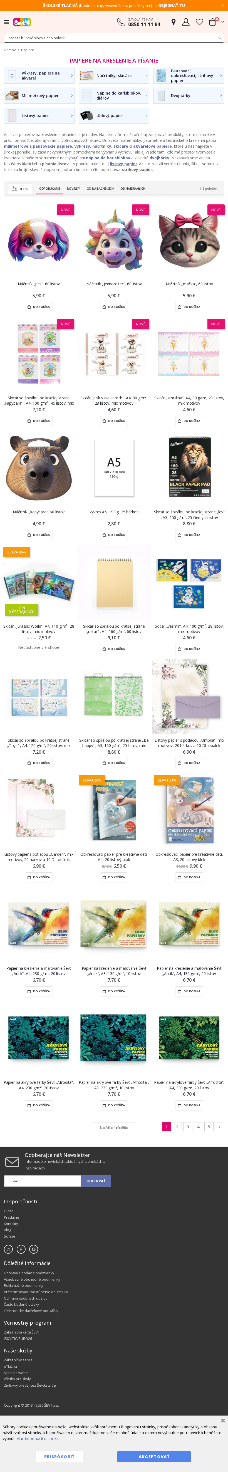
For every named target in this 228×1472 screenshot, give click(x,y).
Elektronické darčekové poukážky (31, 1310)
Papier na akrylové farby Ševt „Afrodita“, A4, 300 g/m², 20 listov (189, 1085)
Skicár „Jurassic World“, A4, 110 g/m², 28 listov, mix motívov (38, 629)
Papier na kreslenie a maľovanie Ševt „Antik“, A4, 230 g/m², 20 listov (38, 971)
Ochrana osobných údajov (25, 1298)
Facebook (21, 1249)
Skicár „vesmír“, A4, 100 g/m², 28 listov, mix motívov (189, 629)
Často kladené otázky (21, 1304)
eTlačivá (10, 1366)
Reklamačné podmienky (23, 1285)
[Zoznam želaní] (199, 22)
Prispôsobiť (59, 1456)
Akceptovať (154, 1456)
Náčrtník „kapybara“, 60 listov (39, 511)
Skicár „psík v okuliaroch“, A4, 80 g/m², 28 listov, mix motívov (114, 400)
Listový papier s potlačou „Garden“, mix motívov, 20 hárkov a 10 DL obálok (39, 857)
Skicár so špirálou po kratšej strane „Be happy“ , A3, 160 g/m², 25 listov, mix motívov (113, 743)
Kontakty (11, 1223)
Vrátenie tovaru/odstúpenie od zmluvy (36, 1292)
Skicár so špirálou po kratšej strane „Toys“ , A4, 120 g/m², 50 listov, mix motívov (38, 743)
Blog (7, 1230)
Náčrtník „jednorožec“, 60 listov (114, 283)
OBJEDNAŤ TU (171, 5)
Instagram (8, 1249)
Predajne (11, 1217)
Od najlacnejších (100, 189)
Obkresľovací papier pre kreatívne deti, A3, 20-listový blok (189, 857)
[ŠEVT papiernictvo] (22, 22)
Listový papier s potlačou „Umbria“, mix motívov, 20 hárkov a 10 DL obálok (189, 743)
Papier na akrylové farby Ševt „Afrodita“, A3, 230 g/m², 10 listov (114, 1085)
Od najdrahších (132, 189)
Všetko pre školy (17, 1379)
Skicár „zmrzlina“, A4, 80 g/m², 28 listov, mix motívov (189, 400)
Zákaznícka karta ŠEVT (22, 1332)
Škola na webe (16, 1372)
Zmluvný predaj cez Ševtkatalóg (30, 1385)
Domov (10, 50)
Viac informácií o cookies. (39, 1438)
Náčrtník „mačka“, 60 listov (189, 283)
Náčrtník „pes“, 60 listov (39, 283)
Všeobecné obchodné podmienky (32, 1279)
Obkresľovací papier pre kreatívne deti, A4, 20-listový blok (114, 857)
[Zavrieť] (222, 1421)
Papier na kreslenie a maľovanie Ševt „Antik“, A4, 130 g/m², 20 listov (189, 971)
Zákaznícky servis (18, 1360)
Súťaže (9, 1236)
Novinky (73, 189)
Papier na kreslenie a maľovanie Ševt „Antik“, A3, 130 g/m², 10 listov (114, 971)
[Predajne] (173, 22)
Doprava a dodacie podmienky (29, 1273)
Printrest (33, 1249)
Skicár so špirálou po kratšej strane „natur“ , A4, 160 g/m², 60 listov (114, 629)
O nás (9, 1211)
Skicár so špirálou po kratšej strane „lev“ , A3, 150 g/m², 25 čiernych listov (189, 514)
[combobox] (114, 38)
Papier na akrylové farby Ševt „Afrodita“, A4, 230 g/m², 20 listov (39, 1085)
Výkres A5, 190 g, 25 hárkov (114, 511)
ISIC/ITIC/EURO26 (18, 1338)
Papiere (27, 50)
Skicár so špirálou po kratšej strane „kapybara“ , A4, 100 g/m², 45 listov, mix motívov (39, 400)
